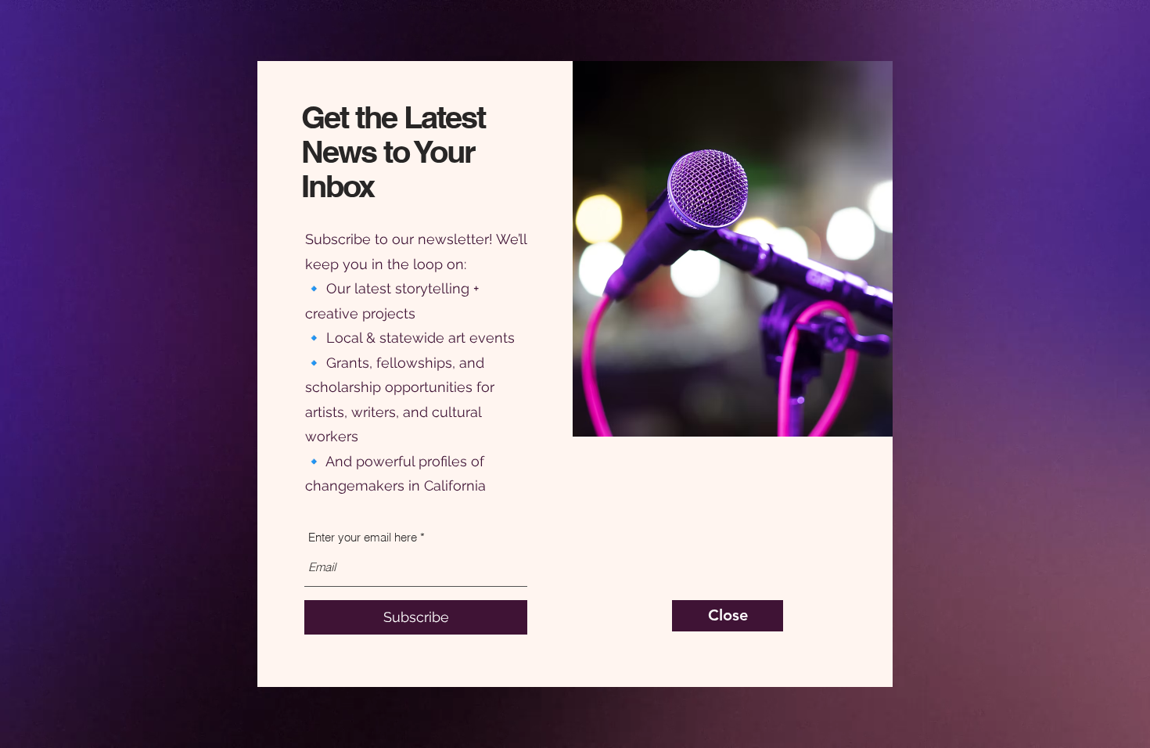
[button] (727, 615)
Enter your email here (362, 537)
